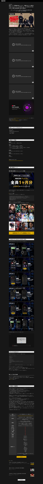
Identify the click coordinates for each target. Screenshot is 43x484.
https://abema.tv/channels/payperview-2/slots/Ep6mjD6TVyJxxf (16, 160)
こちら (11, 379)
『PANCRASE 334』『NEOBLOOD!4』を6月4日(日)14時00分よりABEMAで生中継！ (17, 473)
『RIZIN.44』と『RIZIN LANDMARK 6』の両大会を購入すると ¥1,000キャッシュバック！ (18, 462)
